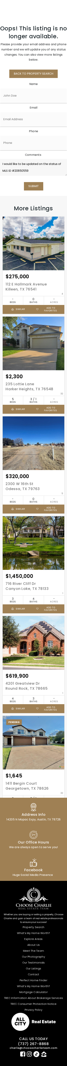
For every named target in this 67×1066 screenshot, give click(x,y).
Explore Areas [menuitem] (33, 939)
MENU (55, 8)
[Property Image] (33, 243)
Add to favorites (50, 309)
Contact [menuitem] (33, 974)
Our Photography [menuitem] (33, 957)
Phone (33, 131)
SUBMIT (33, 186)
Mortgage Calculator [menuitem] (33, 992)
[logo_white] (16, 8)
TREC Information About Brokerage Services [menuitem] (33, 998)
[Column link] (33, 811)
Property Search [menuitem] (33, 927)
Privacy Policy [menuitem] (34, 1010)
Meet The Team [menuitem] (33, 951)
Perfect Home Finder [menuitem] (33, 980)
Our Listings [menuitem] (33, 968)
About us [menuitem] (33, 945)
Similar (20, 309)
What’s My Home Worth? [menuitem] (33, 933)
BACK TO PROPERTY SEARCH (33, 74)
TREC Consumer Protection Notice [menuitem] (33, 1004)
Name (33, 84)
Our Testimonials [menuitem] (33, 962)
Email (33, 108)
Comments (33, 155)
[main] (33, 424)
